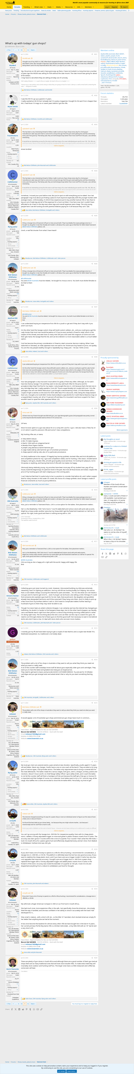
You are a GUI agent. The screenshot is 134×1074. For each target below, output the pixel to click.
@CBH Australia (33, 281)
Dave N (120, 58)
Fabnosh (103, 71)
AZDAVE (115, 494)
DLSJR (117, 528)
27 (18, 152)
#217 (95, 809)
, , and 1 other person (45, 258)
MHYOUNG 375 (108, 528)
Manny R (114, 60)
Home (9, 7)
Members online (107, 50)
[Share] (92, 54)
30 (18, 607)
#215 (95, 703)
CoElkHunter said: (28, 220)
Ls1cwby (103, 65)
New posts (8, 10)
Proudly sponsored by (110, 357)
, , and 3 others (42, 210)
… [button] (15, 50)
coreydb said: (26, 893)
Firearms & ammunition (111, 473)
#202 (95, 95)
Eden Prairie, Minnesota (15, 150)
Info (78, 7)
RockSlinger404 (110, 75)
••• (127, 490)
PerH (110, 79)
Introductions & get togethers (30, 10)
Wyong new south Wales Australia (14, 291)
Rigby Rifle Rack (109, 455)
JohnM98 (121, 71)
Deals (49, 7)
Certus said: (26, 412)
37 (18, 329)
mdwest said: (26, 814)
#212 (95, 585)
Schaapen (107, 482)
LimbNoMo (119, 73)
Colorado (16, 193)
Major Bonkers (120, 61)
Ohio (17, 238)
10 (21, 50)
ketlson (117, 63)
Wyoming (16, 77)
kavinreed (112, 54)
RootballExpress (106, 60)
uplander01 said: (27, 129)
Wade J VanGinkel (112, 71)
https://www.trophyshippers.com (116, 391)
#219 (95, 889)
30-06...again (108, 469)
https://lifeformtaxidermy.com (115, 405)
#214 (95, 659)
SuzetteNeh (123, 103)
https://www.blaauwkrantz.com (116, 385)
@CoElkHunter (26, 278)
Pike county (15, 118)
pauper (113, 56)
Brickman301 (113, 58)
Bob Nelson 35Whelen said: (30, 311)
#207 (95, 307)
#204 (95, 171)
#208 (95, 357)
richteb (123, 67)
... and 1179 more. (106, 82)
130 (18, 294)
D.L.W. (118, 56)
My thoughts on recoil (112, 439)
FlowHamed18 (110, 63)
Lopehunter (104, 79)
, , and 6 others (36, 351)
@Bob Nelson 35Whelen (29, 227)
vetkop (103, 63)
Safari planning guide (64, 10)
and (35, 536)
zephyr (103, 56)
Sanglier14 (104, 69)
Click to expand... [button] (59, 146)
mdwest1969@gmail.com (35, 734)
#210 (95, 490)
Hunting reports (88, 10)
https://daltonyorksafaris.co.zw (116, 425)
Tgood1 (103, 75)
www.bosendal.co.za (35, 738)
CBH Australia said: (28, 545)
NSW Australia (14, 514)
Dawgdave (107, 507)
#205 (95, 216)
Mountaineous (115, 67)
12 (28, 50)
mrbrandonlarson (106, 81)
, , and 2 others (41, 654)
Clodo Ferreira (112, 69)
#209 (95, 408)
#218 (95, 849)
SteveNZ (103, 73)
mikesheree (104, 77)
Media (58, 7)
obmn (125, 58)
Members (88, 7)
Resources (69, 7)
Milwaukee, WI (14, 433)
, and (38, 90)
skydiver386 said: (27, 361)
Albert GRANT (119, 54)
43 (18, 120)
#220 (95, 958)
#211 (95, 541)
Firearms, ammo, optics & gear (104, 10)
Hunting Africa (76, 10)
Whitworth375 (112, 77)
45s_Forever (122, 65)
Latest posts (106, 436)
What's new (38, 7)
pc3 (102, 67)
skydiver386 (104, 54)
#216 (95, 761)
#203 (95, 124)
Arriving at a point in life (112, 462)
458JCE (108, 61)
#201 (95, 54)
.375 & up (107, 443)
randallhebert (110, 73)
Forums (17, 7)
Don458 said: (26, 58)
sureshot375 (104, 58)
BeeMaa (119, 69)
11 (24, 50)
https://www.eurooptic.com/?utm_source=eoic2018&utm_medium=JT (116, 371)
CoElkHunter (11, 46)
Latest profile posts (108, 479)
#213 (95, 628)
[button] (31, 7)
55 (18, 727)
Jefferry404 (106, 67)
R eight (122, 63)
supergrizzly (107, 494)
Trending (26, 7)
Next (32, 50)
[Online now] (13, 63)
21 (18, 516)
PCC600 (114, 81)
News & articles (46, 10)
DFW (17, 725)
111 (18, 984)
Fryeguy (120, 77)
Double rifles (108, 452)
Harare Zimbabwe (13, 982)
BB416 (113, 61)
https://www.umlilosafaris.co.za (116, 363)
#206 (95, 264)
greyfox (108, 56)
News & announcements (111, 466)
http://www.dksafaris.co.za (114, 413)
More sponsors (122, 430)
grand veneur (121, 60)
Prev (9, 50)
